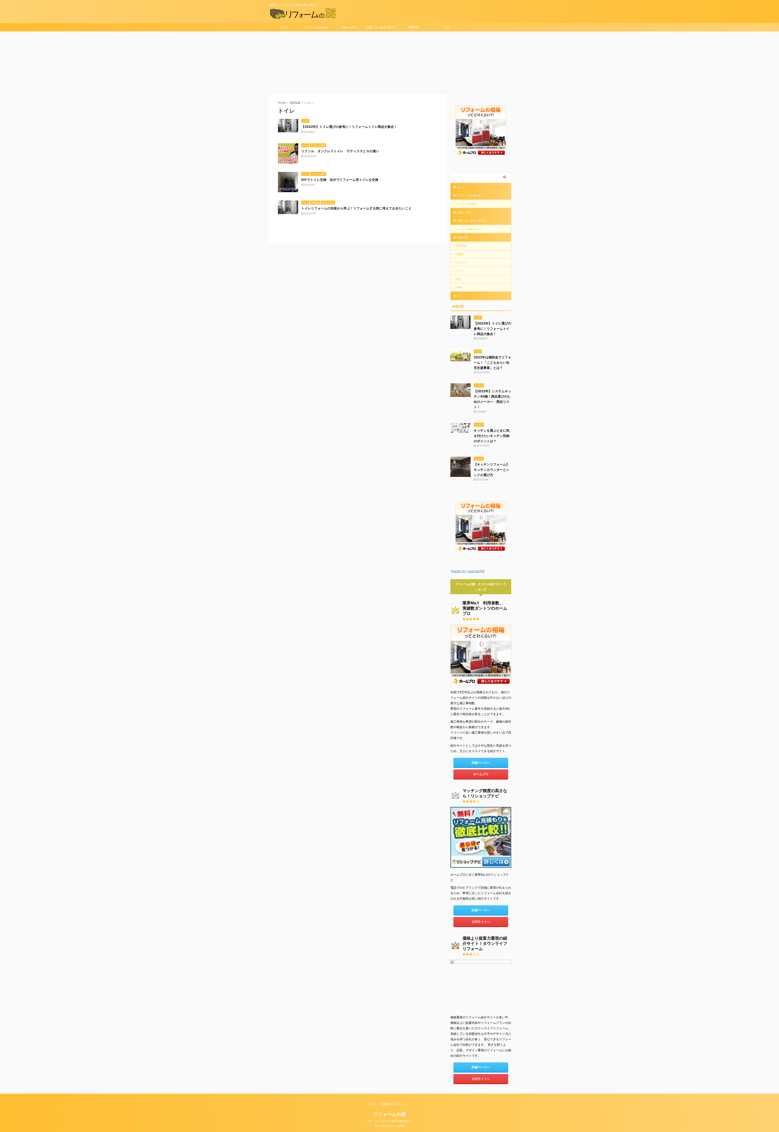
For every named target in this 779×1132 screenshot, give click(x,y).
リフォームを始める (316, 27)
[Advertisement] (389, 61)
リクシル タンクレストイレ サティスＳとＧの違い (340, 151)
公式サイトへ (481, 922)
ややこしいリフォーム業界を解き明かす (389, 1120)
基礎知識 (414, 27)
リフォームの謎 (389, 1114)
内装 (458, 279)
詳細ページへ (481, 762)
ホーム (284, 27)
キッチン (461, 262)
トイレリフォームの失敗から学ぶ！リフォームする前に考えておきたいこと (356, 208)
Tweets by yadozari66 (467, 571)
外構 (458, 287)
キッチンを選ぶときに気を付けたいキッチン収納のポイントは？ (491, 435)
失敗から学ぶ (349, 27)
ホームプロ (480, 774)
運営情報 (386, 1104)
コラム (446, 27)
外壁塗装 (461, 245)
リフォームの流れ (466, 203)
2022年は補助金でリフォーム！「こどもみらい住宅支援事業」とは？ (492, 362)
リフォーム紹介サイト (469, 229)
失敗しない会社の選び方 (381, 27)
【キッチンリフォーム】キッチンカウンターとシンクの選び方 (491, 469)
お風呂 (460, 254)
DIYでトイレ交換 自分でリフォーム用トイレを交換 (339, 180)
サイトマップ (403, 1104)
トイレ (460, 270)
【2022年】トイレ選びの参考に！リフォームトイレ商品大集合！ (349, 127)
